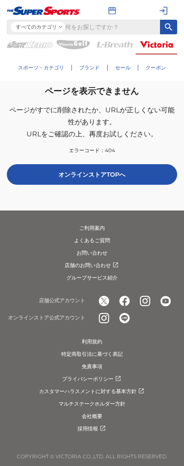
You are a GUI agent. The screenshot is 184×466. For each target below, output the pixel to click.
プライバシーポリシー (87, 379)
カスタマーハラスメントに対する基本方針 (88, 391)
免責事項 (92, 366)
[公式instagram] (145, 301)
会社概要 (92, 416)
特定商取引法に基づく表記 (92, 354)
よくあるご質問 (92, 240)
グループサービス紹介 (92, 277)
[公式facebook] (124, 301)
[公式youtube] (165, 301)
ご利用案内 (92, 228)
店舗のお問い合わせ (88, 265)
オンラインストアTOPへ (92, 174)
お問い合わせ (92, 253)
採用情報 (87, 428)
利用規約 (92, 341)
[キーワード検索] (168, 27)
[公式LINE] (124, 318)
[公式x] (104, 301)
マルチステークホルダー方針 (92, 403)
